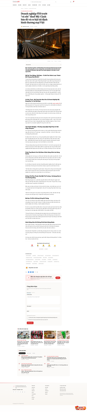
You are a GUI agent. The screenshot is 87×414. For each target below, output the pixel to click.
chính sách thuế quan (48, 255)
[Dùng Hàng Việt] (14, 392)
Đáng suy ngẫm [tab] (29, 353)
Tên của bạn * (29, 306)
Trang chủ (22, 8)
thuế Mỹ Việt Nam (28, 263)
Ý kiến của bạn (29, 294)
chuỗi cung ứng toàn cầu (55, 255)
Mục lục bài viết (43, 64)
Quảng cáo (46, 390)
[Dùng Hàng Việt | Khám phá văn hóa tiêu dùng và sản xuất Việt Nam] (14, 386)
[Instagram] (22, 392)
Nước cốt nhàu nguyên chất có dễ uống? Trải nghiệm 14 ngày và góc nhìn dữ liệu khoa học (31, 357)
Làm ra (32, 340)
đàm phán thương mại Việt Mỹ (37, 257)
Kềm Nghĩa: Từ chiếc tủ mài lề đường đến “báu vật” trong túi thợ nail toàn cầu (63, 342)
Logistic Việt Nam (35, 261)
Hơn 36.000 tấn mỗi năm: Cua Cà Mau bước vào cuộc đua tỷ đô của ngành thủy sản (37, 342)
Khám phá (33, 387)
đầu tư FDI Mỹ (45, 257)
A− (26, 61)
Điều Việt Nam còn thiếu (21, 340)
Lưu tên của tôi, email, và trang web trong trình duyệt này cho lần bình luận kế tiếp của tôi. (43, 317)
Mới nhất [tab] (34, 353)
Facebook (33, 292)
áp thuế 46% (34, 255)
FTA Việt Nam (49, 259)
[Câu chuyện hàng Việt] (18, 392)
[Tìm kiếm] (56, 2)
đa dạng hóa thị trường (29, 257)
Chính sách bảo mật (63, 390)
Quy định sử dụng (62, 387)
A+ (29, 61)
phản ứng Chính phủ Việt (43, 261)
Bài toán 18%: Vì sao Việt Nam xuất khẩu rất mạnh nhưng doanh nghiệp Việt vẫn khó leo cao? (23, 343)
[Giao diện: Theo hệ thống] (71, 2)
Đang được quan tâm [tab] (22, 353)
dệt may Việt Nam (50, 257)
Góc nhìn (33, 397)
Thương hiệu (26, 8)
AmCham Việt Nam (28, 255)
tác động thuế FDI (50, 261)
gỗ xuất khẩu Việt (55, 259)
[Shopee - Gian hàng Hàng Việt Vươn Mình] (80, 408)
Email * (28, 311)
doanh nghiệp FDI (56, 103)
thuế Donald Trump (56, 261)
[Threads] (25, 392)
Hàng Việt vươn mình (33, 267)
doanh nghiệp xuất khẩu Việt (29, 259)
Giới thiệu (46, 387)
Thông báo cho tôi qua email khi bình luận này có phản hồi (38, 319)
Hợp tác (46, 392)
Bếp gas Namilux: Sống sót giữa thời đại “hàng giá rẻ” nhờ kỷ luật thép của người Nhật (50, 342)
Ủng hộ (57, 277)
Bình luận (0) (29, 292)
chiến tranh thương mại (40, 255)
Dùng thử (33, 390)
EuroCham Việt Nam (37, 259)
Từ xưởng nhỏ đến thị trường (32, 8)
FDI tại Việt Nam (44, 259)
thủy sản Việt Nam (34, 263)
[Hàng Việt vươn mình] (16, 392)
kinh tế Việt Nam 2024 (29, 261)
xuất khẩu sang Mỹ (41, 263)
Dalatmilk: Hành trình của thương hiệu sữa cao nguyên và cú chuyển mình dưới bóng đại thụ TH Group (56, 358)
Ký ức (32, 395)
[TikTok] (20, 392)
